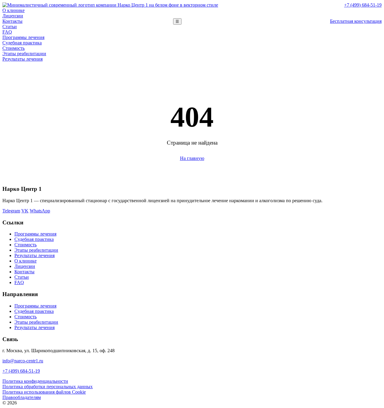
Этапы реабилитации (24, 53)
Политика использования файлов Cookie (44, 391)
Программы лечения (23, 37)
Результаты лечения (22, 59)
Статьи (9, 26)
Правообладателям (21, 397)
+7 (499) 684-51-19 (363, 5)
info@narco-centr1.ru (22, 360)
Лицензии (12, 15)
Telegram (11, 210)
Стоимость (13, 48)
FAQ (7, 31)
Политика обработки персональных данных (47, 386)
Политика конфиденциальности (35, 381)
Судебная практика (22, 42)
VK (24, 210)
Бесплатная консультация (356, 21)
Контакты (12, 21)
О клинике (13, 10)
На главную (192, 158)
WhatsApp (40, 210)
